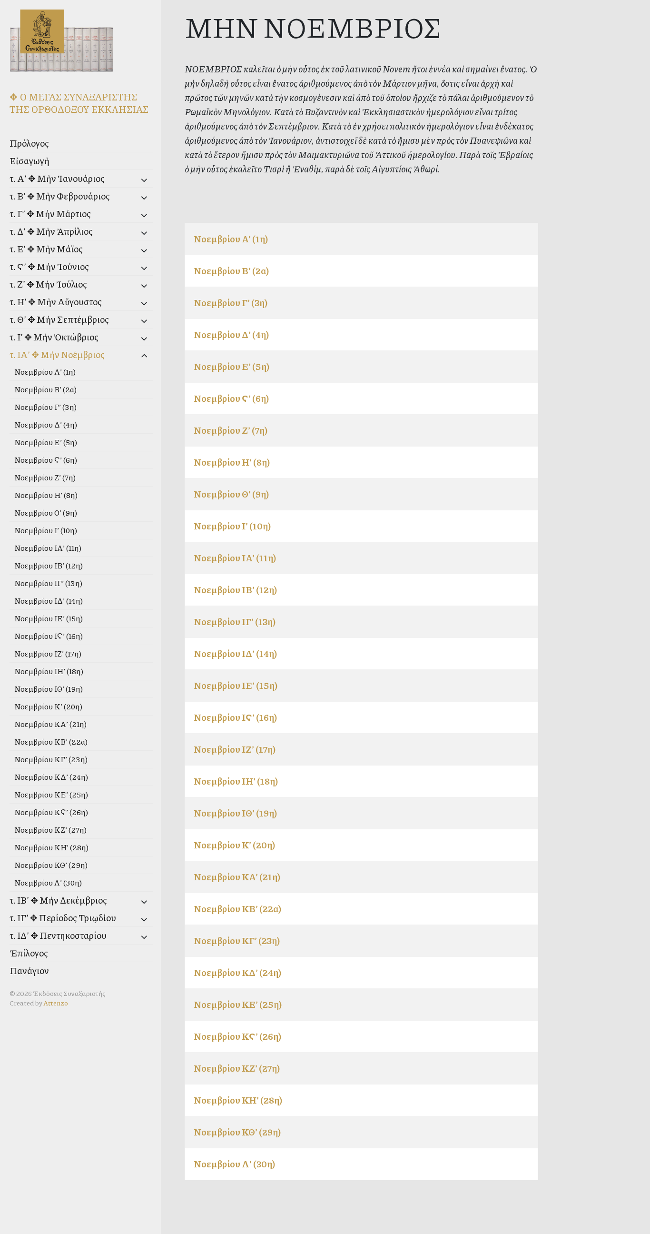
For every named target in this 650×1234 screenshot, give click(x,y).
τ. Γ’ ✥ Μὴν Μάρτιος (50, 213)
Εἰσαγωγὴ (29, 160)
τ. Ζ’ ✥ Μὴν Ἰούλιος (48, 284)
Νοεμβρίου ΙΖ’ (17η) (47, 653)
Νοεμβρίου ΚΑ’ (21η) (50, 723)
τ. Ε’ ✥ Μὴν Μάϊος (46, 248)
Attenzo (55, 1002)
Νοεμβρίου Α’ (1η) (45, 371)
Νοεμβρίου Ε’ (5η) (45, 442)
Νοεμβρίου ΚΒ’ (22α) (51, 741)
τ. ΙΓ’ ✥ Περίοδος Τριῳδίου (63, 917)
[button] (129, 179)
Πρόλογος (29, 143)
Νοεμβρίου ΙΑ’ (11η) (47, 547)
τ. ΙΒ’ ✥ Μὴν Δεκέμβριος (58, 900)
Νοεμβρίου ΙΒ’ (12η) (48, 565)
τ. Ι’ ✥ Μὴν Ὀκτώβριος (54, 336)
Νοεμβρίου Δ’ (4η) (45, 424)
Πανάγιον (29, 970)
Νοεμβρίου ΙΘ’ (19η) (48, 688)
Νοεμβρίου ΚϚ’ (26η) (51, 811)
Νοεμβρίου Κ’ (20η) (48, 706)
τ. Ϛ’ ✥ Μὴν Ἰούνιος (49, 266)
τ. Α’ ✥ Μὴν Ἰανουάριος (57, 178)
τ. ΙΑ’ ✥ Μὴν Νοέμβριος (57, 354)
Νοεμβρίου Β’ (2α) (45, 389)
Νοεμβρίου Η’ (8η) (46, 494)
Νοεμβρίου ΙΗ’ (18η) (48, 671)
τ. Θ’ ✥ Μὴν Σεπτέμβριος (59, 319)
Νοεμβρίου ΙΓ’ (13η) (48, 582)
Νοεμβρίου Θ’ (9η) (45, 512)
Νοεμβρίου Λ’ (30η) (48, 882)
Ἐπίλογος (29, 952)
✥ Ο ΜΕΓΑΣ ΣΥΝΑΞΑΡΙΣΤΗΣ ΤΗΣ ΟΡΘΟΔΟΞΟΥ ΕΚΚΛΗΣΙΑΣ (79, 103)
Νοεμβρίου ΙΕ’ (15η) (48, 618)
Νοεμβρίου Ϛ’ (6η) (45, 459)
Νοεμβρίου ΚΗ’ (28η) (51, 847)
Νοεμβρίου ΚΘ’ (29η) (51, 864)
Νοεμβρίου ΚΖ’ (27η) (50, 829)
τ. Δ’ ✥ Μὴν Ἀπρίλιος (51, 231)
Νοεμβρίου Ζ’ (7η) (45, 477)
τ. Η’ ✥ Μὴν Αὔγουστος (56, 301)
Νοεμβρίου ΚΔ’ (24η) (51, 776)
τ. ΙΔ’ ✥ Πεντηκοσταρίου (58, 935)
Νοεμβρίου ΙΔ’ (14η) (48, 600)
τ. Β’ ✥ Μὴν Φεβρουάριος (60, 195)
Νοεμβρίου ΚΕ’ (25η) (51, 794)
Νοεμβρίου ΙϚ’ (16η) (48, 635)
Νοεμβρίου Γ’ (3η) (45, 406)
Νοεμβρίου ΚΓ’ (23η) (51, 759)
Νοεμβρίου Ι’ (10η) (45, 530)
